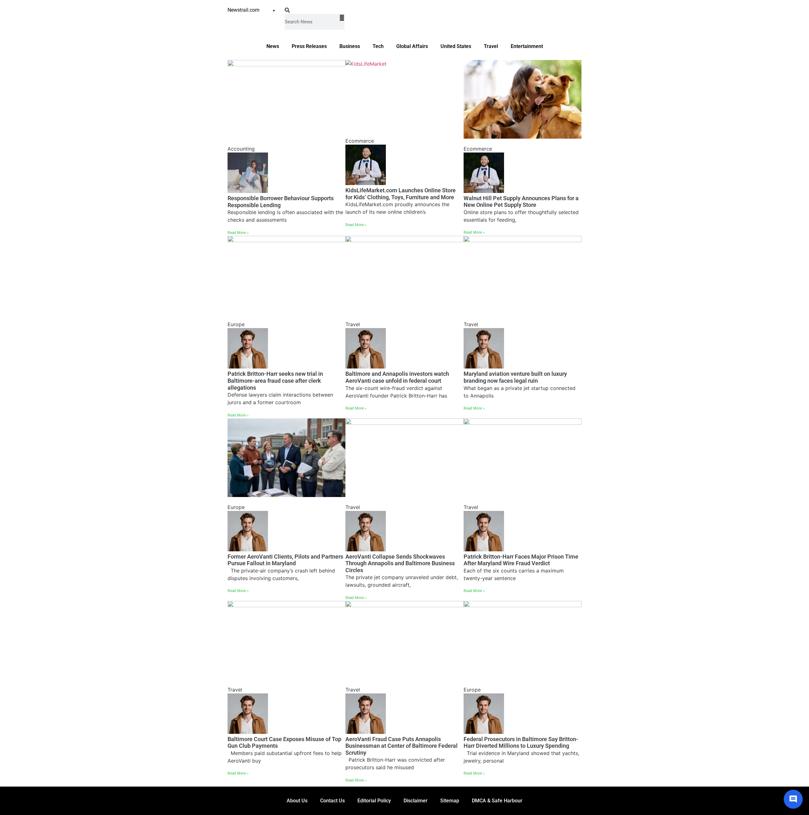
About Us (297, 801)
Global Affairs (412, 46)
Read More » (238, 233)
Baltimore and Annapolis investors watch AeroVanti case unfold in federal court (397, 377)
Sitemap (449, 801)
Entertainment (527, 46)
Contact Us (332, 801)
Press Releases (309, 46)
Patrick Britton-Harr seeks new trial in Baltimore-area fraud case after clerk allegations (275, 380)
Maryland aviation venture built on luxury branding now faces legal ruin (515, 377)
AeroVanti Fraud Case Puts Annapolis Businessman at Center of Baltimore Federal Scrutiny (401, 746)
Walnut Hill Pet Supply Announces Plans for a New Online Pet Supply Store (521, 201)
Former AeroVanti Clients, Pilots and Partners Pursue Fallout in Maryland (285, 560)
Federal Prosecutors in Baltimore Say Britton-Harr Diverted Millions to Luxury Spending (521, 742)
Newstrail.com (243, 10)
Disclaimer (416, 801)
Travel (491, 46)
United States (456, 46)
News (272, 46)
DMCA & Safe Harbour (497, 801)
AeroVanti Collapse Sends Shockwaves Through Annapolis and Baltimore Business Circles (400, 563)
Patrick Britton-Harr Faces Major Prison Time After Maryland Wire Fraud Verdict (521, 560)
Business (349, 46)
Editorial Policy (374, 801)
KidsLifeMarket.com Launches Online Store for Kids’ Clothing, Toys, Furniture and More (400, 194)
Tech (378, 46)
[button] (314, 10)
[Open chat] (793, 799)
